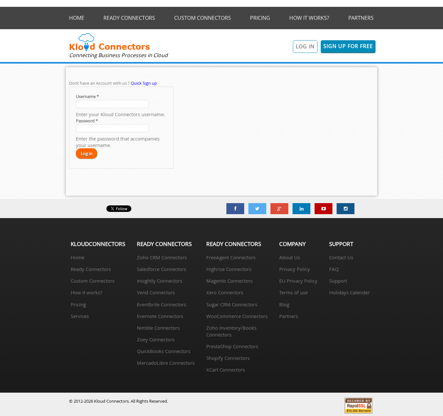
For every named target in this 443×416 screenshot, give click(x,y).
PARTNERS (361, 17)
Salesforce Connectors (161, 269)
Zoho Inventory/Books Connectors (231, 331)
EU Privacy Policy (298, 280)
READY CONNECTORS (129, 17)
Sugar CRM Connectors (231, 304)
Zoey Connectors (155, 339)
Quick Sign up (144, 83)
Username (87, 96)
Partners (288, 316)
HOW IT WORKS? (309, 17)
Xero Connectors (224, 292)
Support (338, 280)
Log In (305, 46)
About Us (289, 257)
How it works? (86, 292)
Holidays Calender (349, 292)
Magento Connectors (229, 280)
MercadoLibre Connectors (166, 363)
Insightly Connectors (159, 280)
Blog (284, 304)
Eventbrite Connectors (161, 304)
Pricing (78, 304)
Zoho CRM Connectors (162, 257)
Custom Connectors (92, 280)
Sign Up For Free (348, 46)
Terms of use (293, 292)
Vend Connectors (156, 292)
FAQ (334, 269)
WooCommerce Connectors (237, 316)
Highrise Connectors (228, 269)
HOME (76, 17)
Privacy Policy (294, 269)
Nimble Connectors (158, 327)
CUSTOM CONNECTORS (202, 17)
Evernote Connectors (160, 316)
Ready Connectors (91, 269)
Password (87, 121)
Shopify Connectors (228, 358)
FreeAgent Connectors (231, 257)
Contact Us (341, 257)
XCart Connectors (225, 369)
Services (80, 316)
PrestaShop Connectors (232, 346)
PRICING (260, 17)
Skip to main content (20, 10)
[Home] (109, 50)
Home (77, 257)
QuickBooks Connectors (163, 351)
